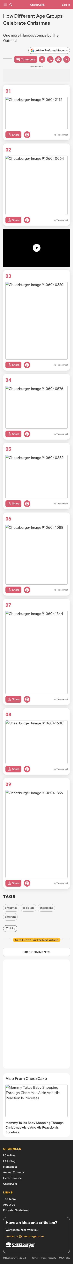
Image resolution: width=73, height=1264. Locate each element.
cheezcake (46, 907)
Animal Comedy (13, 1172)
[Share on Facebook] (42, 59)
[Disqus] (36, 1016)
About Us (9, 1204)
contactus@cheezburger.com (25, 1236)
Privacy (43, 1258)
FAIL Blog (9, 1161)
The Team (9, 1199)
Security (52, 1258)
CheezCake (37, 4)
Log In (66, 4)
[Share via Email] (66, 59)
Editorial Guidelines (16, 1210)
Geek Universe (12, 1178)
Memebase (10, 1166)
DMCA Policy (64, 1258)
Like (12, 928)
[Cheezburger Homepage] (36, 1246)
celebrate (28, 907)
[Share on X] (50, 59)
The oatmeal (62, 134)
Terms (35, 1258)
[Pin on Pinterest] (27, 134)
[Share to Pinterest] (58, 59)
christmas (11, 907)
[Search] (11, 4)
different (10, 916)
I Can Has (9, 1155)
